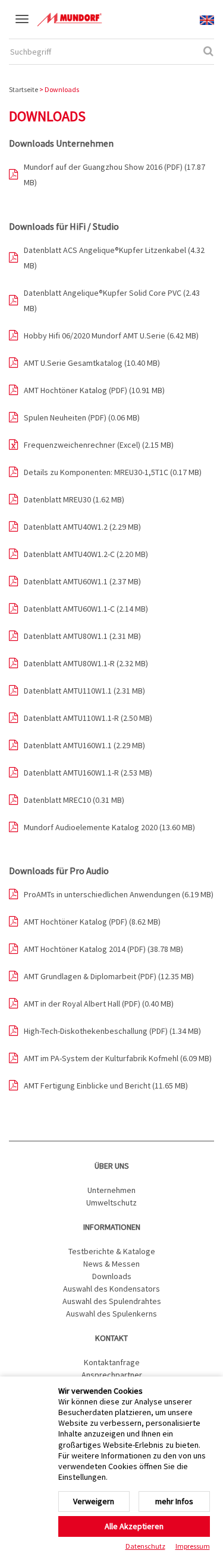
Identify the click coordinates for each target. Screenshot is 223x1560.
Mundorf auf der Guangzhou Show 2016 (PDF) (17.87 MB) (114, 175)
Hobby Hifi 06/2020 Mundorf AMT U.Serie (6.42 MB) (111, 335)
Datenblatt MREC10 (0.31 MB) (74, 800)
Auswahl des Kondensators (111, 1288)
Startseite (23, 89)
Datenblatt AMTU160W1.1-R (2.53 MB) (88, 772)
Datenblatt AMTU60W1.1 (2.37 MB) (82, 581)
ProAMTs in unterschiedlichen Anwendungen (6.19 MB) (118, 894)
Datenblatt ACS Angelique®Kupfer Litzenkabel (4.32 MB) (114, 258)
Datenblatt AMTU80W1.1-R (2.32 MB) (86, 663)
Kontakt (111, 1338)
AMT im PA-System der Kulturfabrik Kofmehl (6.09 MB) (118, 1058)
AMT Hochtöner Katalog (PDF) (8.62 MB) (92, 921)
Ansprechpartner (111, 1374)
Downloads (111, 1276)
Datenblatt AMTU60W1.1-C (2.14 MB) (86, 608)
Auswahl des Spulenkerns (111, 1313)
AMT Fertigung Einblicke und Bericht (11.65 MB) (106, 1085)
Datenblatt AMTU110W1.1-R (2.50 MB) (88, 718)
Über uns (112, 1165)
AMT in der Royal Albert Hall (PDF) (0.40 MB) (99, 1003)
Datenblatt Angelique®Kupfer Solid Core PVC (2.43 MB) (112, 300)
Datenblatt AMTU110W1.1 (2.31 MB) (84, 690)
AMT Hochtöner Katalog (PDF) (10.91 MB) (94, 390)
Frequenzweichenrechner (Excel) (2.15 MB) (99, 444)
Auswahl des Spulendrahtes (111, 1301)
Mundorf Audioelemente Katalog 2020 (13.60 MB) (109, 827)
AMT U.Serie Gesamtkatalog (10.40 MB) (92, 362)
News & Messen (111, 1263)
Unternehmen (111, 1190)
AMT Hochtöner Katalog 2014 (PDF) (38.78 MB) (103, 949)
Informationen (111, 1227)
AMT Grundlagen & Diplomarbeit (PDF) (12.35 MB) (109, 976)
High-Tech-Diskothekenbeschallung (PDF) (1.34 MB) (112, 1031)
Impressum (192, 1546)
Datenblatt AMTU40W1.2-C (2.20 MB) (86, 554)
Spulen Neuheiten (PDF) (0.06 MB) (82, 417)
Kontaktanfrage (112, 1362)
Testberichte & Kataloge (111, 1251)
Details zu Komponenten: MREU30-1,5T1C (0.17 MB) (113, 472)
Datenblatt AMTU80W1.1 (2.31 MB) (82, 636)
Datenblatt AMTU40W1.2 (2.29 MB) (82, 526)
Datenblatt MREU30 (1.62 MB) (74, 499)
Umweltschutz (111, 1202)
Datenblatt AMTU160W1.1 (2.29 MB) (84, 745)
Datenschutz (145, 1546)
